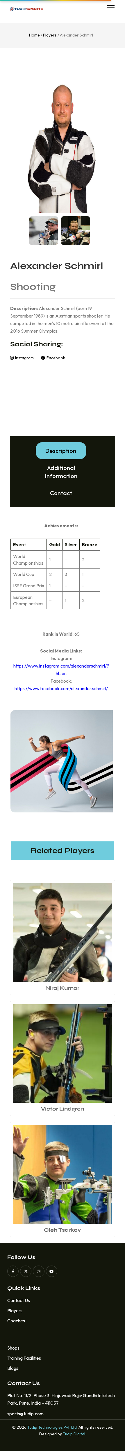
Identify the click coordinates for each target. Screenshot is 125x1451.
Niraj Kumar (62, 988)
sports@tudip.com (23, 1414)
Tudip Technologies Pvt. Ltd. (52, 1427)
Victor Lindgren (62, 1109)
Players (50, 35)
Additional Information (61, 472)
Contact (61, 493)
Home (34, 35)
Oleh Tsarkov (62, 1230)
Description (60, 450)
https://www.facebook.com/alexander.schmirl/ (61, 688)
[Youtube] (51, 1271)
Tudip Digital (74, 1434)
